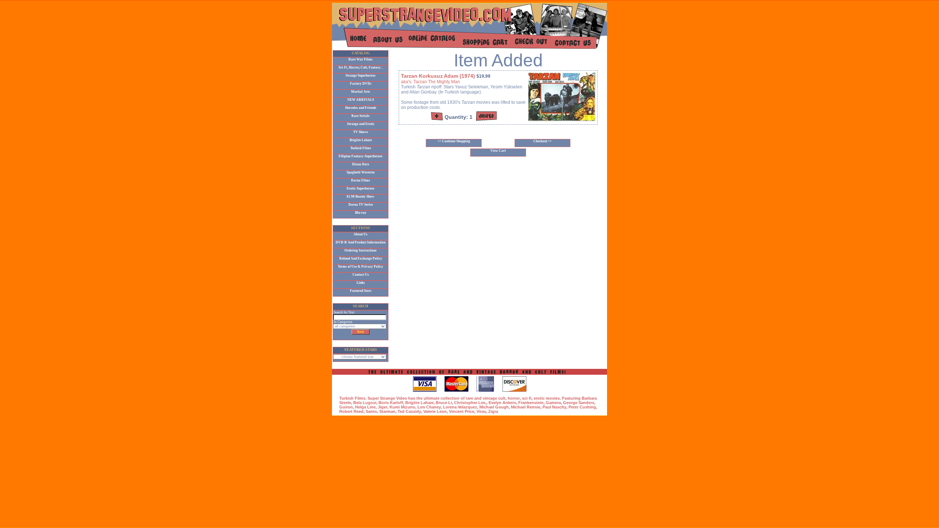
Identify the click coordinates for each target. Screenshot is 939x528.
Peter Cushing (582, 407)
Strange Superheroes (361, 75)
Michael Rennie (525, 407)
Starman (387, 411)
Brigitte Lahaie (361, 140)
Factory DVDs (361, 83)
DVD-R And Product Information (361, 242)
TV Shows (360, 132)
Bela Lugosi (364, 402)
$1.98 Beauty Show (360, 196)
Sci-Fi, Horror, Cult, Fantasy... (361, 67)
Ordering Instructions (360, 250)
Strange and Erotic (360, 124)
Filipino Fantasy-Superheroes (361, 156)
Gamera (553, 402)
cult (501, 398)
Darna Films (360, 180)
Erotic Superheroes (360, 188)
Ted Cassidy (409, 411)
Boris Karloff (391, 402)
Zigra (493, 411)
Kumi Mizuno (402, 407)
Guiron (346, 407)
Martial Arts (360, 92)
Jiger (382, 407)
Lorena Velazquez (460, 407)
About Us (361, 234)
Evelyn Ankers (502, 402)
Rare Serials (360, 116)
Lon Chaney (429, 407)
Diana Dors (360, 164)
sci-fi (526, 398)
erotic (539, 398)
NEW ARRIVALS (360, 100)
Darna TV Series (360, 204)
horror (514, 398)
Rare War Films (360, 59)
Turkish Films (360, 148)
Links (361, 283)
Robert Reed (351, 411)
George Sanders (578, 402)
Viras (481, 411)
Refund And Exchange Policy (360, 258)
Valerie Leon (435, 411)
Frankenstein (531, 402)
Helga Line (365, 407)
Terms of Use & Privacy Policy (360, 266)
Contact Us (360, 274)
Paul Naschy (554, 407)
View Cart (498, 151)
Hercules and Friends (360, 108)
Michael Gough (494, 407)
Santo (371, 411)
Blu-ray (360, 212)
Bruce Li (444, 402)
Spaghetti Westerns (361, 172)
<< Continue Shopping (454, 141)
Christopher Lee (469, 402)
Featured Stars (361, 291)
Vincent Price (461, 411)
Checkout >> (542, 141)
